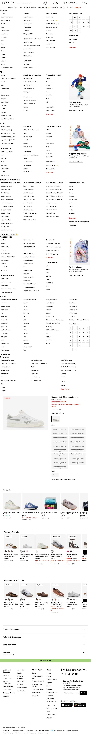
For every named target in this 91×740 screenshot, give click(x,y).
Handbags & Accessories (8, 380)
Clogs (2, 27)
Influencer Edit (50, 41)
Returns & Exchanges (6, 682)
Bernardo (49, 310)
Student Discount (38, 681)
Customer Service (9, 693)
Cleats (2, 162)
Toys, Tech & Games (29, 284)
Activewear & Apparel (29, 243)
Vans (24, 350)
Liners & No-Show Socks (8, 289)
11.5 (71, 30)
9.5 (75, 26)
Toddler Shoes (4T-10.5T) (8, 133)
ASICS (71, 189)
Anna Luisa (72, 303)
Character (3, 158)
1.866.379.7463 (8, 686)
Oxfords (25, 110)
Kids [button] (20, 7)
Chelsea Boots (51, 702)
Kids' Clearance (66, 360)
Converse (49, 136)
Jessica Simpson (5, 330)
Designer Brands (51, 299)
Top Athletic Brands (29, 299)
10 (79, 26)
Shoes (3, 14)
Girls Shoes (27, 126)
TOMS (2, 347)
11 (87, 26)
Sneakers (50, 695)
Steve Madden (5, 343)
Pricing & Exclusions (20, 733)
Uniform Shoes (5, 175)
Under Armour (27, 347)
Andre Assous (50, 303)
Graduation (49, 37)
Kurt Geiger (49, 326)
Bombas (48, 276)
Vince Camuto (5, 350)
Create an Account (20, 677)
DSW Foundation (38, 689)
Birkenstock (49, 82)
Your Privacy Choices (59, 730)
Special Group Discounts (37, 685)
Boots (2, 85)
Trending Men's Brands (53, 75)
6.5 (71, 22)
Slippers (3, 61)
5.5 (84, 18)
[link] (11, 514)
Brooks (48, 85)
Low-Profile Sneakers (7, 203)
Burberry (48, 313)
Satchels (3, 263)
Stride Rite (49, 157)
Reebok (71, 210)
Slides (49, 676)
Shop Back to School (76, 110)
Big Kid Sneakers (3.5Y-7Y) (54, 199)
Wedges (3, 64)
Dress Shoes (4, 34)
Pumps (3, 54)
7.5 (79, 22)
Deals (63, 385)
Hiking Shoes (4, 102)
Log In (19, 673)
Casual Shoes (5, 24)
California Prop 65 (31, 733)
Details (53, 406)
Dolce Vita (4, 316)
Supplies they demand (78, 153)
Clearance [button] (78, 7)
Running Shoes (27, 49)
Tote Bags (3, 270)
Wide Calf (72, 43)
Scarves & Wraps (28, 270)
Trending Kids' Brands (53, 126)
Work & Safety (51, 714)
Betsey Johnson (5, 306)
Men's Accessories (52, 250)
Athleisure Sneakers (6, 186)
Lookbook (69, 7)
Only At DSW (73, 299)
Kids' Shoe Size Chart (7, 143)
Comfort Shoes (5, 30)
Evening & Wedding (29, 257)
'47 (47, 266)
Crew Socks (4, 285)
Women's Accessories (53, 247)
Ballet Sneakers (5, 189)
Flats (2, 41)
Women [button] (10, 7)
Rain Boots (4, 105)
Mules (2, 51)
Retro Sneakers (5, 213)
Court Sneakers (27, 42)
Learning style (75, 102)
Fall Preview (49, 34)
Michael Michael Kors (52, 330)
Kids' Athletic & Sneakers (54, 183)
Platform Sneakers (6, 210)
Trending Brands (51, 262)
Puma (47, 150)
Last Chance (65, 389)
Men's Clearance (36, 360)
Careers (34, 673)
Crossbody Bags (5, 253)
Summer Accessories (53, 243)
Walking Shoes (27, 56)
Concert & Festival (51, 27)
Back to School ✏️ (43, 7)
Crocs (48, 92)
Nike (47, 99)
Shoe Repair (36, 692)
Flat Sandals (27, 27)
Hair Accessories (28, 263)
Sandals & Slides (36, 380)
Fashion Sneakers (6, 196)
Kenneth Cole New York (53, 323)
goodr (47, 279)
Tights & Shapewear (7, 292)
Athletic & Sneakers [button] (30, 7)
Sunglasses (26, 280)
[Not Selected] (6, 551)
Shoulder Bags (5, 267)
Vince (48, 343)
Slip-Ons (3, 112)
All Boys (63, 374)
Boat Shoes (4, 82)
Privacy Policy (6, 730)
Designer (48, 30)
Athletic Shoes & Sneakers (32, 39)
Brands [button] (62, 7)
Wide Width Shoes (6, 115)
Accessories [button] (54, 7)
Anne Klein (4, 303)
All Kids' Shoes (6, 148)
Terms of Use (29, 730)
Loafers (3, 47)
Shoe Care (26, 274)
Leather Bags (4, 260)
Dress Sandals (27, 24)
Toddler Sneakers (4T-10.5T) (54, 193)
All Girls (63, 377)
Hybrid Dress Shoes (29, 104)
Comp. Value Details (8, 733)
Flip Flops (26, 30)
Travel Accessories (28, 287)
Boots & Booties (5, 20)
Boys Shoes (27, 152)
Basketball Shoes (28, 189)
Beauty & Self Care (29, 247)
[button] (17, 536)
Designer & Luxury (28, 253)
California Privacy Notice (18, 730)
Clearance (72, 48)
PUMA (71, 206)
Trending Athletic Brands (77, 183)
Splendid (48, 337)
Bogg (47, 273)
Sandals (3, 57)
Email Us (6, 675)
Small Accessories (28, 277)
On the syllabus (75, 267)
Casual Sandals (27, 17)
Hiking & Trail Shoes (7, 199)
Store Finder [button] (7, 690)
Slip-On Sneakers (28, 52)
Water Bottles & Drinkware (31, 290)
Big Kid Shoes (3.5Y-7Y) (8, 140)
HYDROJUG (49, 283)
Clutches (3, 250)
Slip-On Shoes (27, 147)
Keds (24, 316)
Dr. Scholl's (4, 320)
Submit (83, 693)
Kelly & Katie (73, 313)
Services (6, 696)
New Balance (50, 143)
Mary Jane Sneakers (7, 206)
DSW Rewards (22, 688)
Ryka (24, 337)
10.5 (83, 26)
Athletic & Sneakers (6, 17)
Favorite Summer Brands (9, 299)
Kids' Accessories (52, 254)
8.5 (88, 22)
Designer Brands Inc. (37, 677)
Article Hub (49, 17)
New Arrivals (50, 44)
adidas (48, 78)
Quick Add (12, 567)
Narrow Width (73, 35)
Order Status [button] (7, 678)
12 (75, 30)
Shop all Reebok (56, 399)
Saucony (26, 340)
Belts (24, 250)
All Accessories (28, 240)
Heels (2, 44)
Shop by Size (5, 126)
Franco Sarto (4, 323)
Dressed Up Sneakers (29, 100)
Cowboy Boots (52, 708)
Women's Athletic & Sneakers (10, 183)
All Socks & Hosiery (7, 275)
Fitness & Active (28, 260)
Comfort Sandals (28, 20)
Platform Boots (52, 679)
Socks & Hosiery (28, 67)
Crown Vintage (73, 310)
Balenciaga (49, 306)
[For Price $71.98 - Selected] (55, 419)
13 (79, 30)
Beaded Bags (4, 247)
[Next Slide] (86, 509)
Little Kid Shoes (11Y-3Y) (8, 136)
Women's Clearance (7, 360)
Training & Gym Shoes (7, 223)
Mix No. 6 (72, 316)
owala (48, 289)
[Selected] (21, 551)
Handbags (26, 64)
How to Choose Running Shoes (79, 221)
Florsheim (49, 95)
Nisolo (48, 333)
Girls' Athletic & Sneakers (53, 186)
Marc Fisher (4, 333)
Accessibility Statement (72, 730)
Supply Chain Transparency (42, 730)
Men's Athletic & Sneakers (32, 183)
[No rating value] (55, 409)
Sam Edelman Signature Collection (79, 320)
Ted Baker (49, 340)
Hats (24, 267)
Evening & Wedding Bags (8, 257)
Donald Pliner (50, 316)
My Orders (20, 681)
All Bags (3, 240)
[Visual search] (44, 3)
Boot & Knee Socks (6, 282)
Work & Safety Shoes (7, 68)
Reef (47, 102)
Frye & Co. (4, 326)
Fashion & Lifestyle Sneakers (31, 45)
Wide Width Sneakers (7, 230)
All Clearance (65, 382)
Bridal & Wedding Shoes (53, 24)
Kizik (24, 320)
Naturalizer (4, 337)
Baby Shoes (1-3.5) (6, 130)
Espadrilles (4, 37)
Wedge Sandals (27, 34)
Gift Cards (20, 691)
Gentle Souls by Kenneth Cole (55, 320)
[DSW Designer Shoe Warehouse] (5, 3)
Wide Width (73, 39)
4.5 (75, 18)
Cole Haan (49, 88)
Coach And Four (73, 306)
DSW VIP (20, 684)
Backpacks (4, 243)
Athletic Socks (5, 279)
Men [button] (16, 7)
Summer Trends (50, 47)
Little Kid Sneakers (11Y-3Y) (54, 196)
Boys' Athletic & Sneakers (53, 189)
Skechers (49, 153)
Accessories (50, 107)
